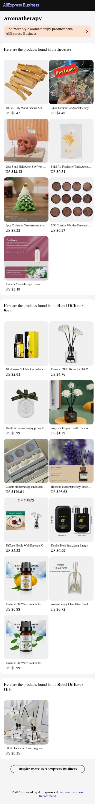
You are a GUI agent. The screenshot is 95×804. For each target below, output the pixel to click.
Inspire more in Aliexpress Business (48, 769)
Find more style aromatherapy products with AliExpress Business (39, 31)
